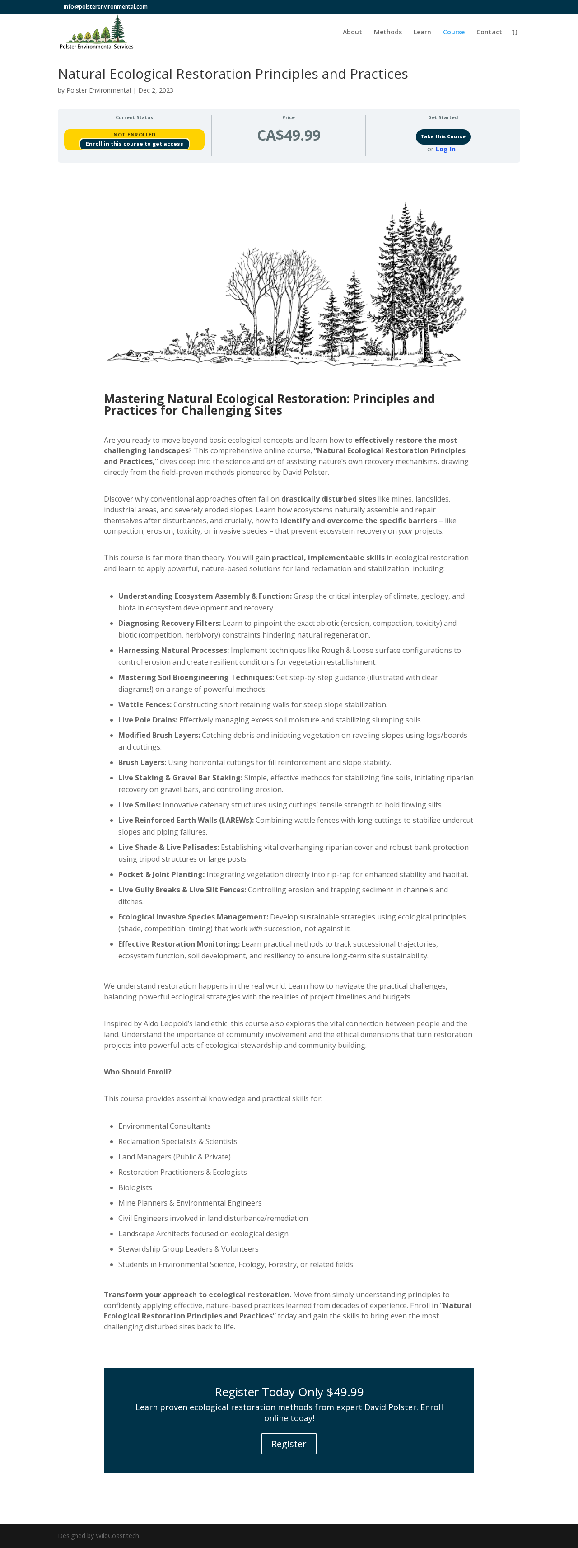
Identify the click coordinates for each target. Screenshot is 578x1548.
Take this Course (443, 136)
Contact (489, 32)
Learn (422, 32)
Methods (388, 32)
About (352, 32)
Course (454, 32)
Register (289, 1444)
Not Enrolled (134, 134)
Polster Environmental (98, 90)
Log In (446, 149)
